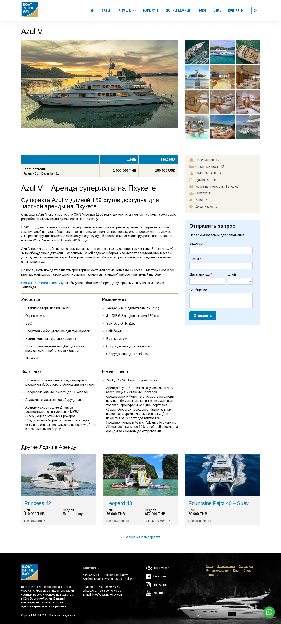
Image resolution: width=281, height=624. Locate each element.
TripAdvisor (161, 568)
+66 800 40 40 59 (109, 590)
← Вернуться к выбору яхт (140, 537)
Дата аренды (200, 274)
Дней (232, 274)
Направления (126, 10)
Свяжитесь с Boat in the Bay (42, 283)
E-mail (195, 259)
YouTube (159, 592)
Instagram (160, 584)
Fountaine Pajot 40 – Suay (218, 503)
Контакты (235, 10)
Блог (202, 10)
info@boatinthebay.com (107, 594)
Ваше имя (198, 243)
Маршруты (151, 10)
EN (256, 10)
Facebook (159, 576)
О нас (217, 10)
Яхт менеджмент (179, 10)
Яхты (106, 10)
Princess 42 (37, 503)
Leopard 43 (119, 503)
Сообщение (198, 290)
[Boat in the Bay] (29, 15)
